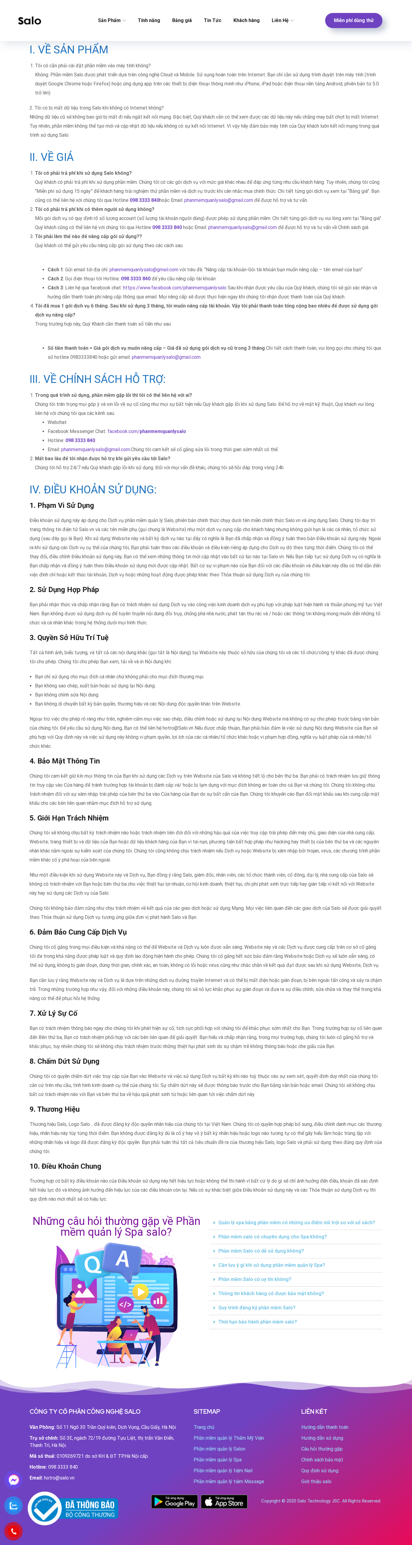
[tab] (295, 1223)
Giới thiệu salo (316, 1481)
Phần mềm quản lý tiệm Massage (229, 1481)
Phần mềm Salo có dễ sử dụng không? (261, 1251)
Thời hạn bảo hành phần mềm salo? (257, 1322)
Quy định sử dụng (319, 1470)
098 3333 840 (167, 227)
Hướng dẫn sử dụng (322, 1438)
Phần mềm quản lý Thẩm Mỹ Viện (229, 1438)
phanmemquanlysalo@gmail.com (218, 200)
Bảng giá (182, 20)
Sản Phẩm (109, 20)
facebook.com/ (146, 431)
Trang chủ (204, 1427)
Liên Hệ (280, 20)
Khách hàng (246, 20)
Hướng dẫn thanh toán (324, 1427)
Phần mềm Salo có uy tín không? (254, 1279)
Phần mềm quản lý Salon (219, 1449)
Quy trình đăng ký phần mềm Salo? (257, 1308)
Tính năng (149, 20)
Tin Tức (212, 20)
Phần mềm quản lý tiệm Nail (223, 1470)
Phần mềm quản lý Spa (218, 1460)
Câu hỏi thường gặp (322, 1449)
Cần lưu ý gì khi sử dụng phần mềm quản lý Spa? (271, 1265)
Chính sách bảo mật (322, 1460)
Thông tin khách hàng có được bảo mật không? (271, 1293)
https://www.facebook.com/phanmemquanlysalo (175, 288)
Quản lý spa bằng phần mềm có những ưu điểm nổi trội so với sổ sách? (296, 1222)
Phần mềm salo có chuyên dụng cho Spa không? (272, 1237)
